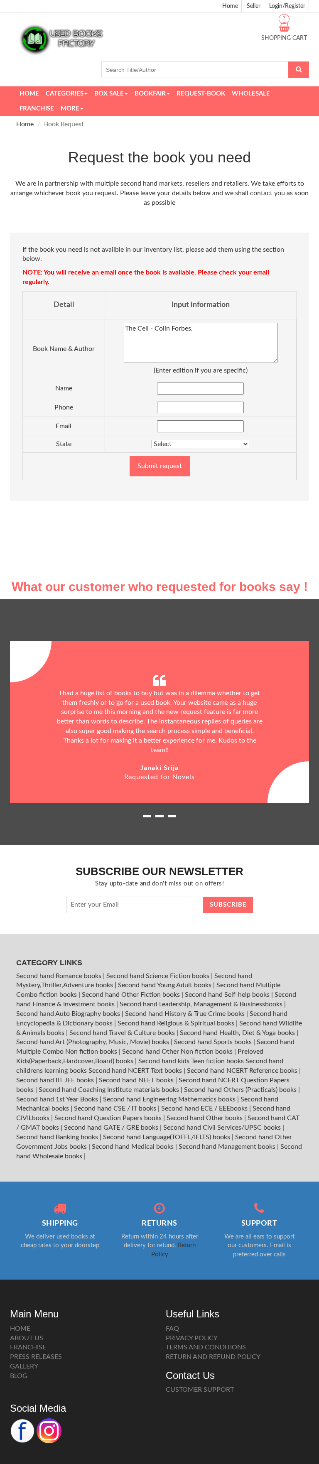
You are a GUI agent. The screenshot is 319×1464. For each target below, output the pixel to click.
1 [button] (147, 819)
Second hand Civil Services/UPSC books (222, 1127)
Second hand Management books (228, 1146)
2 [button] (159, 819)
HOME (20, 1328)
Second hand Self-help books (228, 994)
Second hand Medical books (133, 1146)
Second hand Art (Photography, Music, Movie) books (93, 1042)
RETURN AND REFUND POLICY (213, 1357)
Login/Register (287, 6)
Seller (253, 6)
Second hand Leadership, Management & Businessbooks (202, 1004)
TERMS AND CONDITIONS (206, 1347)
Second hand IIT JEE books (56, 1080)
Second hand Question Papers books (108, 1118)
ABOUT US (26, 1338)
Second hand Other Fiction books (132, 994)
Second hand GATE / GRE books (112, 1127)
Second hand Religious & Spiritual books (177, 1023)
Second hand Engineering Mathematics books (170, 1099)
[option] (159, 722)
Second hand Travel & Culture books (123, 1033)
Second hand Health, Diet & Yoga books (238, 1033)
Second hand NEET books (137, 1080)
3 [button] (172, 819)
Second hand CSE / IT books (116, 1108)
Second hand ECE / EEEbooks (205, 1108)
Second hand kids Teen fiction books (191, 1061)
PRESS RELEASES (36, 1357)
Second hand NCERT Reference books (243, 1070)
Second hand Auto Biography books (69, 1013)
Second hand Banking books (58, 1137)
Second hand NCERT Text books (136, 1070)
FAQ (172, 1328)
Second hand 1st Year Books (58, 1099)
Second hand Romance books (59, 976)
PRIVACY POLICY (192, 1338)
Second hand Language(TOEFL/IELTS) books (167, 1137)
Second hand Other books (205, 1118)
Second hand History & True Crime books (185, 1013)
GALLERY (24, 1366)
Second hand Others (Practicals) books (241, 1089)
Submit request (159, 466)
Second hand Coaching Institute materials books (110, 1089)
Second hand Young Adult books (165, 985)
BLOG (18, 1376)
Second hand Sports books (213, 1042)
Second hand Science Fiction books (158, 976)
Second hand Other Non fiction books (178, 1051)
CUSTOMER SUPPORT (200, 1389)
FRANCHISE (28, 1347)
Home (230, 6)
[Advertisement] (159, 515)
